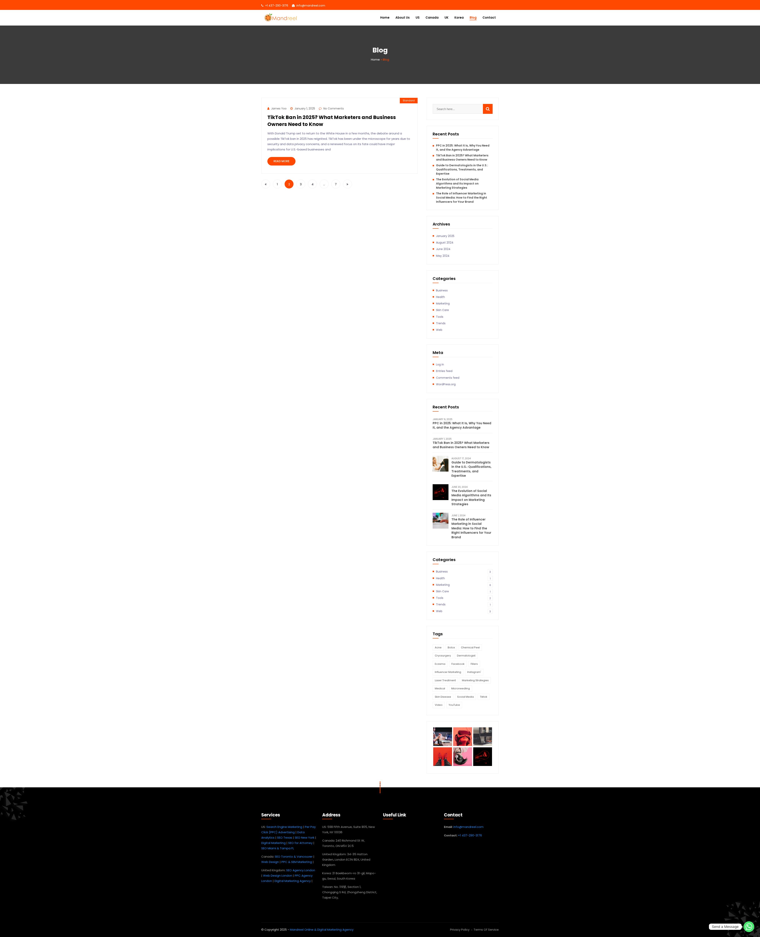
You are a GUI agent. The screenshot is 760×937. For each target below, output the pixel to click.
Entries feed (444, 371)
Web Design (270, 862)
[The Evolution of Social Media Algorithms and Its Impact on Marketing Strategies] (440, 492)
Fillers (474, 664)
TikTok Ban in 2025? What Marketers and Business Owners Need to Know (462, 157)
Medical (440, 688)
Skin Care (442, 310)
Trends (441, 323)
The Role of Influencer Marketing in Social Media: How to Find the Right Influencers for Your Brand (461, 197)
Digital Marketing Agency (293, 881)
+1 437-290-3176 (276, 6)
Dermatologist (466, 655)
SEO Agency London (300, 870)
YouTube (454, 705)
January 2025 (445, 236)
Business (442, 290)
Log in (440, 364)
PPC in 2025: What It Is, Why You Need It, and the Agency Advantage (462, 148)
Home (385, 17)
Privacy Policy (459, 929)
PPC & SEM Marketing (296, 862)
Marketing (443, 303)
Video (439, 705)
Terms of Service (486, 929)
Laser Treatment (445, 680)
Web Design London (277, 875)
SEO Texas (284, 837)
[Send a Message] (749, 926)
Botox (451, 647)
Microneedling (460, 688)
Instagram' (474, 672)
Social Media (465, 697)
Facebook (458, 664)
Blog (473, 17)
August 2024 (444, 242)
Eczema (440, 664)
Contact (489, 17)
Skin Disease (443, 697)
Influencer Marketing (448, 672)
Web (439, 330)
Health (440, 297)
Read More (281, 161)
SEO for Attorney (300, 843)
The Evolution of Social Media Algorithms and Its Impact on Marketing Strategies (457, 183)
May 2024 (442, 256)
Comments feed (447, 378)
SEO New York (304, 837)
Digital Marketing (273, 843)
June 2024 (443, 249)
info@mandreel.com (310, 6)
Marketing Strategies (475, 680)
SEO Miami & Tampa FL (277, 848)
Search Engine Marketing (284, 827)
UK (446, 17)
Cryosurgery (443, 655)
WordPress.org (446, 384)
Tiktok (483, 697)
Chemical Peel (470, 647)
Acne (438, 647)
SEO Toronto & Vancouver (294, 856)
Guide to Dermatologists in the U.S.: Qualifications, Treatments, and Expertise (462, 169)
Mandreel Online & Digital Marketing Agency (321, 929)
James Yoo (279, 108)
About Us (402, 17)
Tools (439, 317)
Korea (459, 17)
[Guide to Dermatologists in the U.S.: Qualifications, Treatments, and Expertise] (440, 464)
